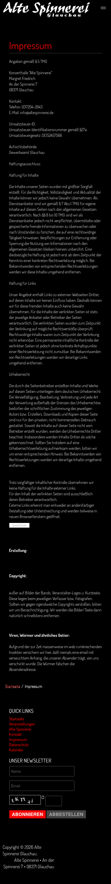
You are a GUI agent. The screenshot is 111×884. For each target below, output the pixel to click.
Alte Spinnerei (20, 729)
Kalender (16, 749)
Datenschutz (19, 744)
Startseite (12, 686)
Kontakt (15, 734)
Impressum (30, 45)
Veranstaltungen (22, 723)
